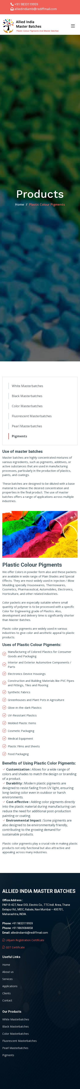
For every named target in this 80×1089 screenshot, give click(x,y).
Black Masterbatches (27, 396)
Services (7, 979)
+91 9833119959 (22, 923)
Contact (7, 1000)
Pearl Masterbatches (27, 426)
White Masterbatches (27, 386)
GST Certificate (15, 947)
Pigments (19, 436)
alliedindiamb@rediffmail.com (29, 932)
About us (8, 972)
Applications (9, 986)
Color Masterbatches (27, 406)
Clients (6, 993)
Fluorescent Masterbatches (32, 416)
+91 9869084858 (22, 928)
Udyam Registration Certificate (24, 940)
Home (19, 204)
